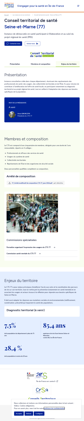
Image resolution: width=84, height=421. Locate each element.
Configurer (39, 413)
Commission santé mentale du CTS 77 (21, 253)
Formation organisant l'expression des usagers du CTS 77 (29, 247)
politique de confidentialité (54, 408)
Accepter (19, 413)
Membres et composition (40, 64)
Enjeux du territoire (68, 64)
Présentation (15, 64)
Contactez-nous (15, 43)
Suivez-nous (31, 43)
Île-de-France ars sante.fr (46, 381)
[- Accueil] (9, 6)
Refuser (28, 413)
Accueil (6, 15)
